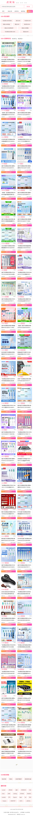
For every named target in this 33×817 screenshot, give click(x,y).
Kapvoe (15, 797)
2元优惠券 (8, 358)
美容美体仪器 (28, 779)
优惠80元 (7, 385)
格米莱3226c (27, 24)
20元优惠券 (23, 252)
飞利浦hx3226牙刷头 (7, 20)
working (15, 793)
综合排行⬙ (14, 38)
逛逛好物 (30, 11)
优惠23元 (23, 757)
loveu (3, 793)
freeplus (4, 801)
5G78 (21, 801)
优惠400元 (8, 172)
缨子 (17, 790)
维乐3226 (18, 20)
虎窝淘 (10, 2)
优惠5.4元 (8, 305)
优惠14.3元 (7, 571)
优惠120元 (24, 651)
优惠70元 (7, 757)
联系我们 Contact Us (21, 814)
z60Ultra (28, 801)
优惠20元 (23, 438)
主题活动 (16, 11)
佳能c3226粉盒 (6, 24)
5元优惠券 (8, 331)
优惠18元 (7, 597)
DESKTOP (13, 801)
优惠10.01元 (23, 92)
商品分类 (10, 11)
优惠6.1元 (24, 411)
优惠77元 (7, 411)
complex (4, 797)
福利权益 (23, 11)
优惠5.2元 (8, 544)
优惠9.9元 (24, 677)
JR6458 (10, 790)
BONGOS (23, 790)
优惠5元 (7, 65)
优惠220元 (8, 198)
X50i (30, 797)
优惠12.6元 (23, 225)
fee (25, 797)
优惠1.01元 (7, 464)
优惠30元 (7, 651)
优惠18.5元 (23, 518)
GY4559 (22, 793)
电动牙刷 (4, 779)
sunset (3, 790)
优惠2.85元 (23, 119)
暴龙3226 (17, 24)
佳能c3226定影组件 (8, 28)
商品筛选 (20, 38)
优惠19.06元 (23, 65)
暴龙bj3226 (25, 31)
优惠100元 (24, 597)
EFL (9, 797)
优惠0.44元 (23, 358)
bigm (21, 797)
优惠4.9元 (8, 518)
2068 (9, 793)
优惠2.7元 (8, 731)
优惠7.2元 (24, 731)
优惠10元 (7, 92)
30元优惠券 (23, 145)
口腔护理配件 (18, 779)
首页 (3, 11)
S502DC (29, 793)
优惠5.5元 (8, 225)
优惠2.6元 (24, 624)
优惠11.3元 (23, 198)
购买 (24, 491)
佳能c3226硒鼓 (25, 28)
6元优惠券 (24, 172)
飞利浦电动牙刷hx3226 (10, 31)
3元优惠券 (24, 464)
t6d (30, 790)
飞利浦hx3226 (27, 20)
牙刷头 (10, 779)
